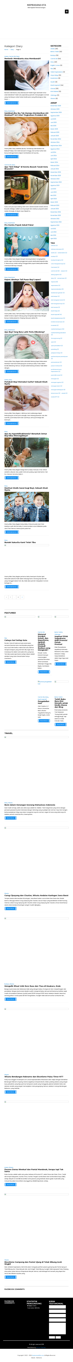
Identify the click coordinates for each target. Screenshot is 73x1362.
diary (53, 278)
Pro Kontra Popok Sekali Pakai (18, 225)
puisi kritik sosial (56, 375)
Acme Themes (41, 1347)
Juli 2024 (53, 152)
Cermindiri (55, 267)
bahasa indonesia (57, 249)
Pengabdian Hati (43, 702)
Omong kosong (56, 338)
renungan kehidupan (58, 390)
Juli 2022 (53, 229)
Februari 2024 (55, 165)
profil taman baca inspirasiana (56, 370)
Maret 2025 (54, 129)
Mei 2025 (53, 126)
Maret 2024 (54, 162)
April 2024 (54, 159)
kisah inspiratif (56, 314)
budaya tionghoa (57, 260)
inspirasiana (55, 285)
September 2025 (56, 112)
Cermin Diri (12, 56)
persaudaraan (56, 362)
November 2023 (56, 175)
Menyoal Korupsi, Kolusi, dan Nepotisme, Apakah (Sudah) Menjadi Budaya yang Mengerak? (44, 642)
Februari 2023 (55, 205)
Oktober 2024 (55, 142)
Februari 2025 (55, 132)
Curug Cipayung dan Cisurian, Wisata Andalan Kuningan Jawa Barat (36, 895)
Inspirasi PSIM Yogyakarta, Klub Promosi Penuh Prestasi (61, 640)
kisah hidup (55, 311)
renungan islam (56, 386)
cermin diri (55, 271)
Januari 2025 (55, 136)
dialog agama (56, 274)
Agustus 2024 (55, 149)
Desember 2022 (56, 212)
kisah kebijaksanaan (58, 318)
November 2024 (56, 139)
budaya (54, 256)
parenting (55, 349)
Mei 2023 (53, 195)
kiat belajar (55, 296)
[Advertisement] (36, 25)
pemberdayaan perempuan (59, 357)
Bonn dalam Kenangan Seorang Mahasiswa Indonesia (29, 805)
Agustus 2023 (55, 185)
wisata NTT (55, 397)
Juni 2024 (54, 155)
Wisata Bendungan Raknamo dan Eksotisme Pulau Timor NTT (33, 1077)
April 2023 (54, 199)
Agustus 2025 (55, 116)
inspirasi (54, 282)
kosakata (54, 325)
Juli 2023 (53, 189)
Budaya (53, 55)
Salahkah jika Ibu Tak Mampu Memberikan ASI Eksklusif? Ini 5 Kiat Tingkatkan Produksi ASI (26, 114)
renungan (55, 379)
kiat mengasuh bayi (58, 303)
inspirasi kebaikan (57, 289)
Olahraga (54, 95)
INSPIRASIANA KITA (36, 5)
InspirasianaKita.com (38, 1355)
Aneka (6, 56)
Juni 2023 (54, 192)
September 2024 (56, 145)
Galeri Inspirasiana (57, 72)
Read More (10, 662)
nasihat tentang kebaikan (58, 334)
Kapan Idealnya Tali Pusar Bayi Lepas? (22, 279)
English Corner (55, 65)
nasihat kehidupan (57, 329)
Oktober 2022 (55, 219)
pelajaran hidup (56, 353)
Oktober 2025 (55, 109)
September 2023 (56, 182)
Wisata (53, 98)
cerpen (64, 271)
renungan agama (57, 382)
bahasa (54, 245)
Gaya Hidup (54, 75)
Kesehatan (11, 111)
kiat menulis (55, 307)
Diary (17, 56)
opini (53, 342)
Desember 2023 (56, 172)
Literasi (53, 88)
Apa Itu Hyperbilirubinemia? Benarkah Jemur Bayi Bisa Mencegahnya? (25, 435)
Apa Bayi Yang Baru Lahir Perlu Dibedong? (24, 332)
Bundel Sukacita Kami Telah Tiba (20, 542)
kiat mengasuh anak (58, 300)
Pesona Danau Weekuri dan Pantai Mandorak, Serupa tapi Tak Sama (33, 1170)
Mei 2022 (53, 235)
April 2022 (54, 238)
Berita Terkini (55, 52)
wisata (64, 393)
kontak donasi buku (57, 322)
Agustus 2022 (55, 225)
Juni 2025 (54, 122)
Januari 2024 (55, 169)
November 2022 (56, 215)
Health (53, 82)
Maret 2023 (54, 202)
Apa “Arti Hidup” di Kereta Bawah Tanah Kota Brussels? (26, 168)
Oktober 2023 (55, 179)
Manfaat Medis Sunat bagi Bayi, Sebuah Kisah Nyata (26, 489)
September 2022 (56, 222)
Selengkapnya (11, 103)
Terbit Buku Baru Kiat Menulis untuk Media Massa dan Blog (61, 703)
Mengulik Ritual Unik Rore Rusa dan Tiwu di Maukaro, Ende (32, 986)
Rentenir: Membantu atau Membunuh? (22, 58)
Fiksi (52, 69)
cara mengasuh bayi (58, 264)
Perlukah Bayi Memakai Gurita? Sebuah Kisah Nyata (25, 383)
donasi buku (62, 278)
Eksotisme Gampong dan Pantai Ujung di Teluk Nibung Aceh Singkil (33, 1263)
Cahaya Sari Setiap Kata (15, 640)
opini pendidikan (57, 345)
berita (54, 253)
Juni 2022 (53, 232)
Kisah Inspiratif (55, 85)
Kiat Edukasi (54, 91)
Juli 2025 (53, 119)
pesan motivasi (56, 366)
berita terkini (62, 253)
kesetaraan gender (58, 293)
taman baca (55, 393)
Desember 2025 (56, 106)
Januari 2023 (55, 209)
